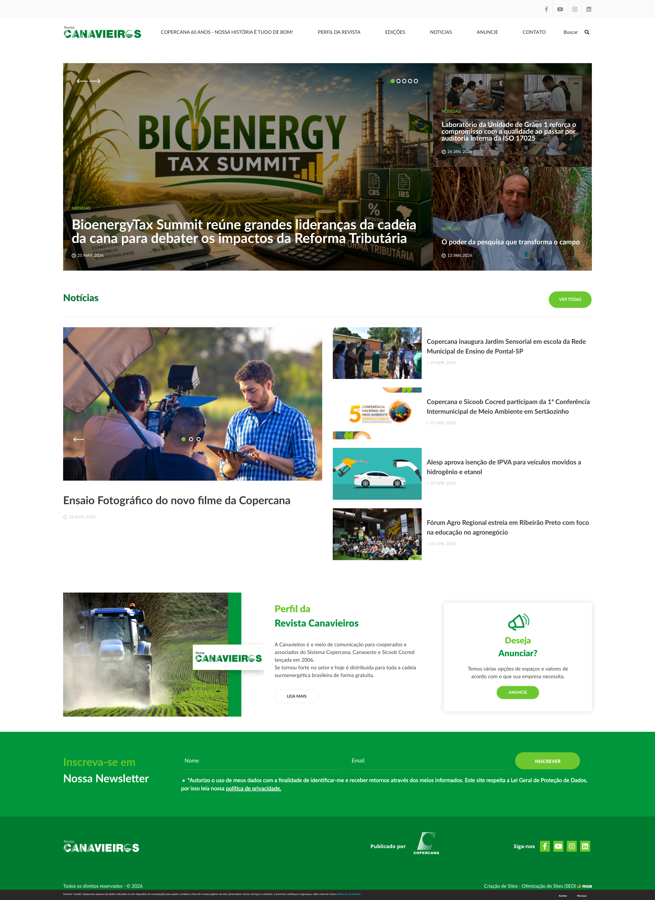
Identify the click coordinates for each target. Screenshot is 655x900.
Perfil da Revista (339, 32)
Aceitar (563, 895)
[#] (426, 844)
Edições (395, 32)
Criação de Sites (501, 886)
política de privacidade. (253, 788)
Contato (534, 32)
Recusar (582, 895)
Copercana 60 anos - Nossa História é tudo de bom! (227, 32)
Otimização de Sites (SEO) (549, 886)
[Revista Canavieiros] (102, 32)
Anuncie (487, 32)
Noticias (441, 32)
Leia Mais (297, 696)
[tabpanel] (192, 435)
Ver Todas (570, 300)
